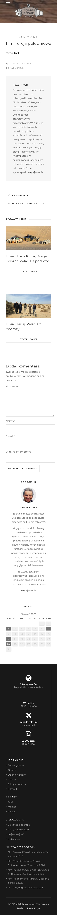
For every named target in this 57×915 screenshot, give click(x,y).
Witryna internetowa (18, 451)
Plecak (12, 811)
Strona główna (16, 765)
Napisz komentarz (20, 64)
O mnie (12, 770)
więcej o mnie (35, 172)
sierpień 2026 (28, 614)
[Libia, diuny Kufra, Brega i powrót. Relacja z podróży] (28, 238)
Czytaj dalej (28, 271)
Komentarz (13, 386)
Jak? (10, 802)
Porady (12, 779)
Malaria (12, 806)
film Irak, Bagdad (17, 887)
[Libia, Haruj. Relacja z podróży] (28, 306)
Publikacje (14, 839)
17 (8, 639)
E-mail (10, 436)
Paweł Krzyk (16, 68)
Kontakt (12, 788)
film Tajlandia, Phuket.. (25, 203)
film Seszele (19, 195)
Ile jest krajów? (16, 834)
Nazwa (10, 421)
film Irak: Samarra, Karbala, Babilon (27, 878)
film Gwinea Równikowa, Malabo (26, 852)
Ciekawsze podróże (19, 824)
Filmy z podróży (17, 784)
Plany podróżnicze (18, 829)
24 (8, 644)
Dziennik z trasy (17, 774)
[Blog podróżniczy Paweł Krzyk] (28, 16)
